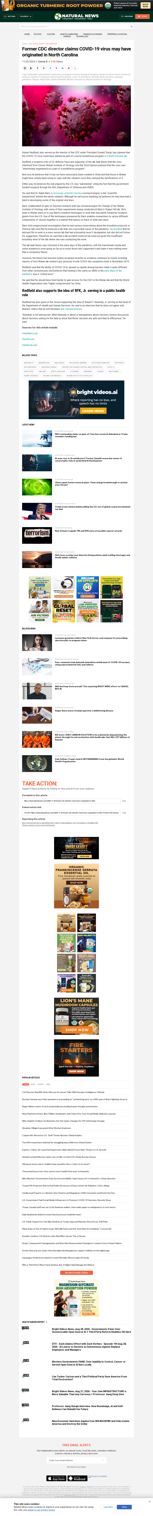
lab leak (95, 77)
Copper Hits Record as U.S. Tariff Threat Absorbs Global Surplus (52, 1135)
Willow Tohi (70, 455)
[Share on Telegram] (50, 68)
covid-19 (76, 77)
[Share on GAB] (63, 68)
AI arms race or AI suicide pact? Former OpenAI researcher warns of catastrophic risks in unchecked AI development (88, 459)
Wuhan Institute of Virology (98, 79)
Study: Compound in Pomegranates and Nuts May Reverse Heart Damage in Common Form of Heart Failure (71, 1243)
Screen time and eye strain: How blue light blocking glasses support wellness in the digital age (66, 1250)
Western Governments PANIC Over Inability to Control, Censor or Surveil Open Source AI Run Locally (89, 1363)
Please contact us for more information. (38, 825)
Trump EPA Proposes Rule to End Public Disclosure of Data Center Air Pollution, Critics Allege (66, 1185)
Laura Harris (71, 503)
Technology (82, 36)
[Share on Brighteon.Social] (25, 68)
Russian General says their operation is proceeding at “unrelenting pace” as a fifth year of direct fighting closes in (74, 1099)
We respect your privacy (76, 1467)
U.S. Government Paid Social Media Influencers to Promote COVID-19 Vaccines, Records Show (66, 1200)
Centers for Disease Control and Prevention (50, 77)
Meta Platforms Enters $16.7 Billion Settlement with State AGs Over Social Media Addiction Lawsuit (69, 1113)
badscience (56, 74)
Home (27, 34)
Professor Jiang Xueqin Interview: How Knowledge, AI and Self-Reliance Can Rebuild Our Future (88, 1408)
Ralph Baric (45, 79)
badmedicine (44, 74)
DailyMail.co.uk (30, 333)
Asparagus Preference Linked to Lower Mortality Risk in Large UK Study (55, 1257)
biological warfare (71, 74)
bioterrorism (114, 74)
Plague (35, 79)
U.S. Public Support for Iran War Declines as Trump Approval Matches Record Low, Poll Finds (65, 1221)
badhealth (32, 74)
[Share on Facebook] (38, 68)
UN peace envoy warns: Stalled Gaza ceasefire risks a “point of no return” (56, 1164)
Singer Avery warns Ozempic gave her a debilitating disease (84, 710)
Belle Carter (71, 552)
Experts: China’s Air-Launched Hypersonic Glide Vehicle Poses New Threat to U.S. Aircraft (64, 1149)
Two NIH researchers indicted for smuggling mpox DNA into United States (57, 1142)
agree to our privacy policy (41, 1510)
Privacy (82, 1487)
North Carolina (106, 77)
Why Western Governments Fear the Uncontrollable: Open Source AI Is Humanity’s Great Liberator (68, 1178)
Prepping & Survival (117, 34)
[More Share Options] (75, 68)
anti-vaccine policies (71, 309)
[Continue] (103, 1460)
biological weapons (90, 74)
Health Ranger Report (33, 1322)
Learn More (108, 1507)
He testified (116, 229)
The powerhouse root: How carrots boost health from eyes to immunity (55, 1171)
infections (86, 77)
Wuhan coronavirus (76, 79)
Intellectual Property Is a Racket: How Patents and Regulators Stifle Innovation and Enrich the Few (68, 1193)
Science (67, 36)
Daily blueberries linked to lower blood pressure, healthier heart (51, 1214)
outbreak (118, 77)
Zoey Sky (69, 528)
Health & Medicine (69, 34)
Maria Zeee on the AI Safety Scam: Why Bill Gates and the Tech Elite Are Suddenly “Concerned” (67, 1229)
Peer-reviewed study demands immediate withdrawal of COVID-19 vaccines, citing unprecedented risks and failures (92, 663)
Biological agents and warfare (43, 44)
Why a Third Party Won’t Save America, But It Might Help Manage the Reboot (58, 1265)
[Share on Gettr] (69, 68)
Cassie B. (43, 61)
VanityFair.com (29, 345)
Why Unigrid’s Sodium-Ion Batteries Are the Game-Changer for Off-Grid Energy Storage (63, 1121)
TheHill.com (28, 339)
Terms (89, 1487)
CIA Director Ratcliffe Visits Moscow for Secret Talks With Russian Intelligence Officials (63, 1092)
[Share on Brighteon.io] (31, 68)
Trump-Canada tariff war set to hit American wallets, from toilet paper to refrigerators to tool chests (69, 1207)
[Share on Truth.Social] (56, 68)
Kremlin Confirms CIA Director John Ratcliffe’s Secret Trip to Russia (53, 1236)
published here (70, 1495)
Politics (38, 34)
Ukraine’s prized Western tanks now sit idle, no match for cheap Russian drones (59, 1157)
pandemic (27, 79)
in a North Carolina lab (115, 156)
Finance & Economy (92, 34)
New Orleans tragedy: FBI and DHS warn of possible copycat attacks (88, 531)
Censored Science (49, 367)
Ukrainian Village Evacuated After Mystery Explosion (46, 1128)
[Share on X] (44, 68)
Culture (51, 34)
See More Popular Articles (76, 1273)
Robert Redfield (58, 79)
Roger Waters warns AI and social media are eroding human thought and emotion (60, 1106)
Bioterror (104, 74)
